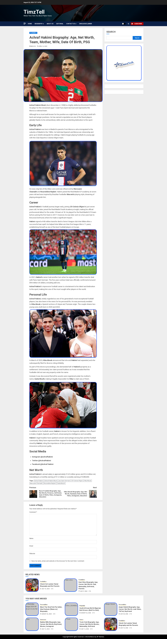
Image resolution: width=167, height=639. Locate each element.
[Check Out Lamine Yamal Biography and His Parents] (32, 585)
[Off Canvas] (25, 23)
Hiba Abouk (87, 480)
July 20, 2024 (124, 614)
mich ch (33, 46)
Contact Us (70, 23)
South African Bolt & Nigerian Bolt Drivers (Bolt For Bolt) (90, 609)
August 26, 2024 (47, 614)
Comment (33, 512)
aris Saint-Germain (64, 480)
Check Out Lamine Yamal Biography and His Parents (49, 585)
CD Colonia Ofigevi (77, 480)
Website (32, 553)
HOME (30, 23)
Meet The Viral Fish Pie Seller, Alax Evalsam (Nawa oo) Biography (51, 609)
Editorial (59, 23)
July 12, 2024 (46, 629)
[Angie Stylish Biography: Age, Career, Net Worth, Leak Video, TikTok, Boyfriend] (110, 609)
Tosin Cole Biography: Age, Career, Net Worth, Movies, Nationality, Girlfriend (89, 624)
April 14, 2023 (42, 46)
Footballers (33, 33)
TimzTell (34, 12)
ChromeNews (89, 637)
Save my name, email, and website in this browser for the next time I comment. (57, 561)
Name (31, 538)
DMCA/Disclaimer (85, 23)
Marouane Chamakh (36, 483)
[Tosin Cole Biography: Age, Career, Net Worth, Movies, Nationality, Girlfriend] (71, 624)
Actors (81, 619)
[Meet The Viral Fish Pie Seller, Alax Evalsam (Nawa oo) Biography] (32, 609)
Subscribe (138, 23)
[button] (128, 24)
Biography (38, 23)
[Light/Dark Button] (124, 24)
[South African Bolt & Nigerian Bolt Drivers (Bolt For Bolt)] (71, 609)
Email (31, 546)
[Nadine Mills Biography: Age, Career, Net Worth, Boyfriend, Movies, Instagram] (32, 624)
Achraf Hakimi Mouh (51, 480)
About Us (50, 23)
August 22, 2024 (86, 613)
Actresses (43, 619)
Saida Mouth (61, 483)
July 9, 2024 (83, 591)
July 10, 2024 (46, 588)
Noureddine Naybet (50, 483)
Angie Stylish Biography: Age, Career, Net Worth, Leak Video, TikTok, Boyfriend (130, 609)
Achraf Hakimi (38, 480)
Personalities (44, 604)
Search (111, 31)
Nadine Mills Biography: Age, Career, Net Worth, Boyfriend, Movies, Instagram (51, 624)
